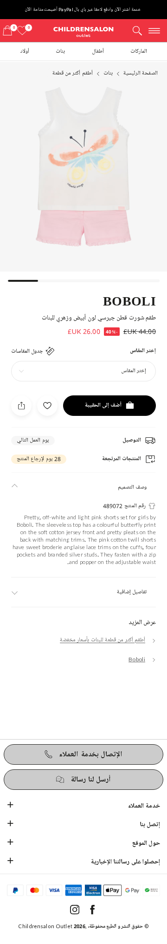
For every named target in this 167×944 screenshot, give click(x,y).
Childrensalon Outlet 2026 (51, 926)
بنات (60, 51)
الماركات (138, 51)
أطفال (98, 51)
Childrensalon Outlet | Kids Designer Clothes (83, 31)
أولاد (24, 51)
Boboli (129, 300)
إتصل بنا (150, 824)
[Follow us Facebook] (92, 913)
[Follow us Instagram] (74, 913)
